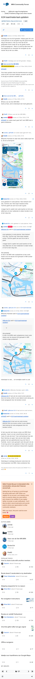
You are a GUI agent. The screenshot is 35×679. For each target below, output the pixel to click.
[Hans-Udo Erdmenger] (2, 604)
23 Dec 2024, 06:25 (21, 413)
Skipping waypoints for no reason (13, 586)
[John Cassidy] (2, 563)
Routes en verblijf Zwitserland (11, 614)
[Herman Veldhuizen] (2, 632)
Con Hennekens (9, 617)
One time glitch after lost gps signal (13, 627)
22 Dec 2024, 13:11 (18, 393)
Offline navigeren (7, 642)
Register (6, 516)
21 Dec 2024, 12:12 (18, 136)
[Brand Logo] (6, 4)
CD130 (5, 456)
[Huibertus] (2, 617)
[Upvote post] (25, 55)
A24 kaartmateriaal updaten (22, 229)
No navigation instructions (10, 599)
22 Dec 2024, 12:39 (21, 311)
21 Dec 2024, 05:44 (26, 66)
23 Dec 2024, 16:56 (12, 458)
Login (12, 516)
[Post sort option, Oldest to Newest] (3, 30)
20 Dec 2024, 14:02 (18, 36)
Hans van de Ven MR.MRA (11, 64)
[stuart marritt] (2, 589)
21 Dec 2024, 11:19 (23, 117)
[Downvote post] (32, 55)
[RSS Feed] (22, 24)
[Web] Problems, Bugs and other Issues (12, 21)
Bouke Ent (6, 199)
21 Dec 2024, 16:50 (20, 199)
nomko (5, 117)
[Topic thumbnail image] (30, 600)
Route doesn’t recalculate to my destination (16, 573)
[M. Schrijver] (2, 658)
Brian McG (7, 589)
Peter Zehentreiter (9, 576)
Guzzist (6, 563)
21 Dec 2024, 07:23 (18, 99)
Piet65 (5, 36)
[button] (2, 676)
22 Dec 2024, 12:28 (24, 226)
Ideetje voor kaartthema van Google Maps (16, 655)
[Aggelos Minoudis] (2, 576)
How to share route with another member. (15, 560)
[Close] (32, 484)
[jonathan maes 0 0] (2, 645)
